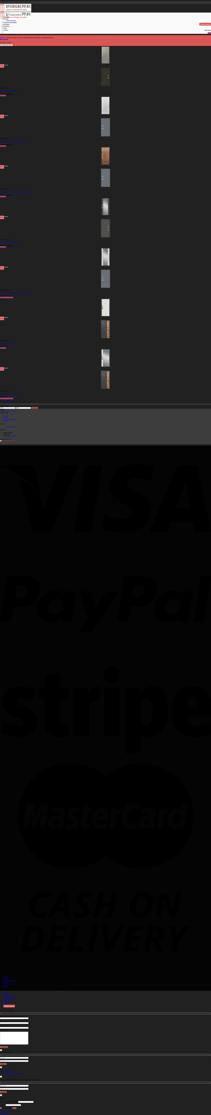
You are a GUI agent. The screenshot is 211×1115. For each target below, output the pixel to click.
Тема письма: (4, 1026)
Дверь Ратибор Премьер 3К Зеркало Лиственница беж (16, 293)
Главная (6, 17)
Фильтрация (35, 408)
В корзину (3, 95)
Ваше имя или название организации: (11, 1016)
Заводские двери (8, 1072)
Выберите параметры (6, 297)
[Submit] (7, 15)
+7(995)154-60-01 (11, 436)
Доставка (6, 24)
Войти (14, 1108)
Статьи (5, 30)
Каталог (5, 19)
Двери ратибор (11, 20)
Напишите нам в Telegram (9, 411)
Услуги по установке (10, 22)
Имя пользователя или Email (9, 1102)
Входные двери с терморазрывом (13, 1073)
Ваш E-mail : (3, 1021)
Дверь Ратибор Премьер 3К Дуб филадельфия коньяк (16, 192)
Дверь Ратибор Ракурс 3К (7, 343)
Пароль (2, 1105)
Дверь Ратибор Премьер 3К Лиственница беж (14, 141)
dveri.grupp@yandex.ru (8, 440)
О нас (5, 28)
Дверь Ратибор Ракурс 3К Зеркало (10, 394)
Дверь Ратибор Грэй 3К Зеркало (9, 242)
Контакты (6, 26)
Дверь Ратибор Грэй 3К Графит (9, 91)
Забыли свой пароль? (6, 1111)
